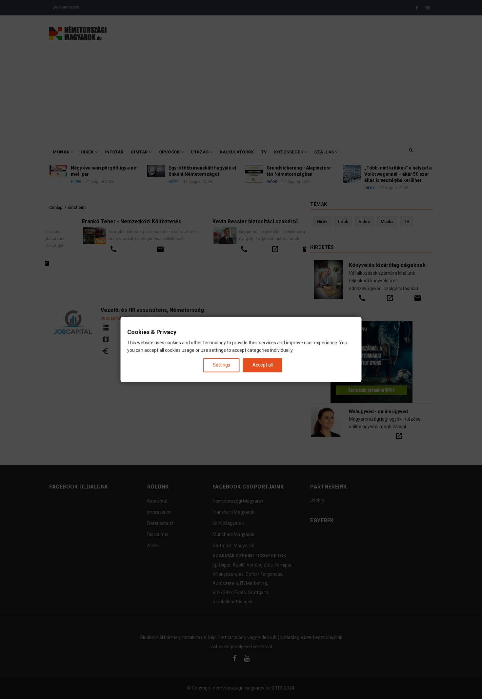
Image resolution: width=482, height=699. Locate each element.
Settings (221, 365)
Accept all (262, 365)
